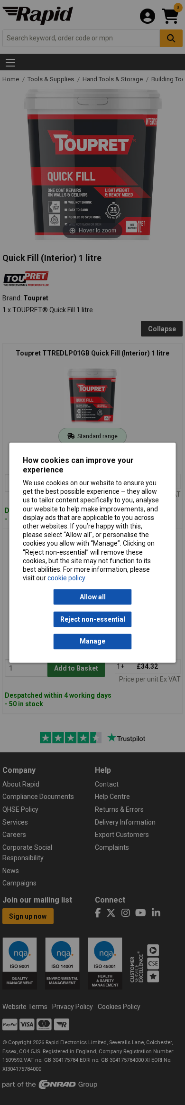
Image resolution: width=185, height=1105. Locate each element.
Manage (92, 641)
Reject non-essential (92, 619)
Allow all (93, 597)
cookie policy (66, 578)
